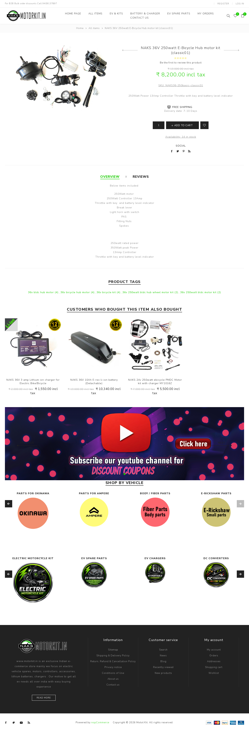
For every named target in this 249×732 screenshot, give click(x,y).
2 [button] (124, 474)
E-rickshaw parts (216, 493)
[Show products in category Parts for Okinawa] (33, 513)
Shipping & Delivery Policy (113, 655)
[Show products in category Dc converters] (155, 574)
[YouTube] (21, 723)
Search (163, 649)
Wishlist (214, 673)
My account (214, 649)
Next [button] (221, 442)
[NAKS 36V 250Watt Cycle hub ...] (130, 50)
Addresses (214, 661)
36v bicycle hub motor (76, 292)
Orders (213, 655)
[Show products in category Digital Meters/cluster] (216, 582)
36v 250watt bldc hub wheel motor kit (148, 292)
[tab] (110, 176)
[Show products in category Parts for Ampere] (94, 512)
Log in (240, 3)
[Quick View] (25, 346)
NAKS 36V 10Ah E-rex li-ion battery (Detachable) (94, 381)
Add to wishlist (204, 125)
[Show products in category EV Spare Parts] (33, 575)
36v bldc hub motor (41, 292)
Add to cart (40, 346)
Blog (163, 661)
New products (163, 673)
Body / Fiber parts (155, 493)
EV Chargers (94, 558)
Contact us (113, 684)
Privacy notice (113, 667)
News (163, 655)
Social (181, 145)
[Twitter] (14, 723)
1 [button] (119, 474)
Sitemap (113, 649)
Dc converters (155, 558)
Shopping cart (213, 667)
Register (223, 3)
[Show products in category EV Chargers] (94, 572)
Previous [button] (27, 442)
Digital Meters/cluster (216, 558)
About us (113, 679)
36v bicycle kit (107, 292)
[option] (124, 443)
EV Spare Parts (33, 558)
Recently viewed (163, 667)
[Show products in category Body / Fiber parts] (155, 512)
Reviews (141, 176)
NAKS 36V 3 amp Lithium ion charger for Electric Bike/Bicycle (33, 381)
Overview (110, 176)
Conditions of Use (113, 673)
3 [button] (130, 474)
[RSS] (29, 723)
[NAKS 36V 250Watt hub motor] (231, 50)
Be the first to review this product (181, 62)
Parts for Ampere (94, 493)
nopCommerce (100, 722)
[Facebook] (6, 723)
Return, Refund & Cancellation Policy (113, 661)
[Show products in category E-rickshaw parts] (216, 512)
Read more (44, 697)
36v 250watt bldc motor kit (198, 292)
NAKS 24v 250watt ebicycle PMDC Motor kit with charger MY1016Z (155, 381)
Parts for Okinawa (33, 493)
